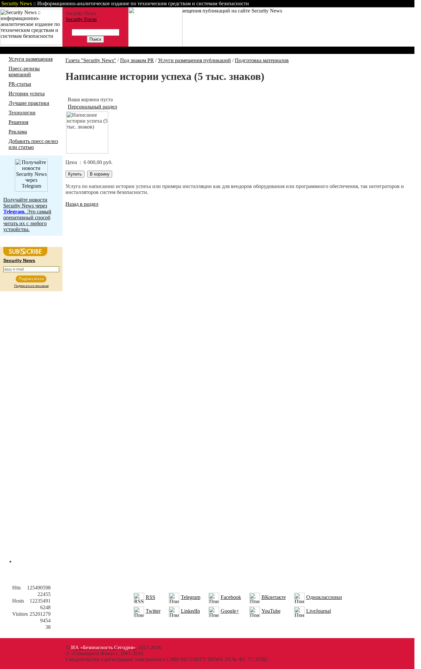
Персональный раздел (92, 106)
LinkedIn (190, 611)
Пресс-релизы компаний (24, 71)
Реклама (18, 131)
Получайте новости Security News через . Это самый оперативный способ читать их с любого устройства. (27, 214)
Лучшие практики (29, 103)
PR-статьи (20, 84)
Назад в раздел (81, 204)
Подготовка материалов (262, 60)
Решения (18, 122)
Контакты (359, 3)
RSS (150, 597)
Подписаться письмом (31, 286)
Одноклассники (324, 597)
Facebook (231, 597)
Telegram (190, 597)
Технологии (22, 112)
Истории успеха (27, 93)
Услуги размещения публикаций (194, 60)
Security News (19, 260)
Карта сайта (394, 3)
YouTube (271, 611)
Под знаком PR (137, 60)
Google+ (230, 611)
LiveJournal (318, 611)
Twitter (153, 611)
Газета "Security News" (90, 60)
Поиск (330, 3)
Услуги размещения (31, 59)
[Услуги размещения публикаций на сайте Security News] (155, 45)
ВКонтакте (273, 597)
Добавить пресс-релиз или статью (33, 144)
